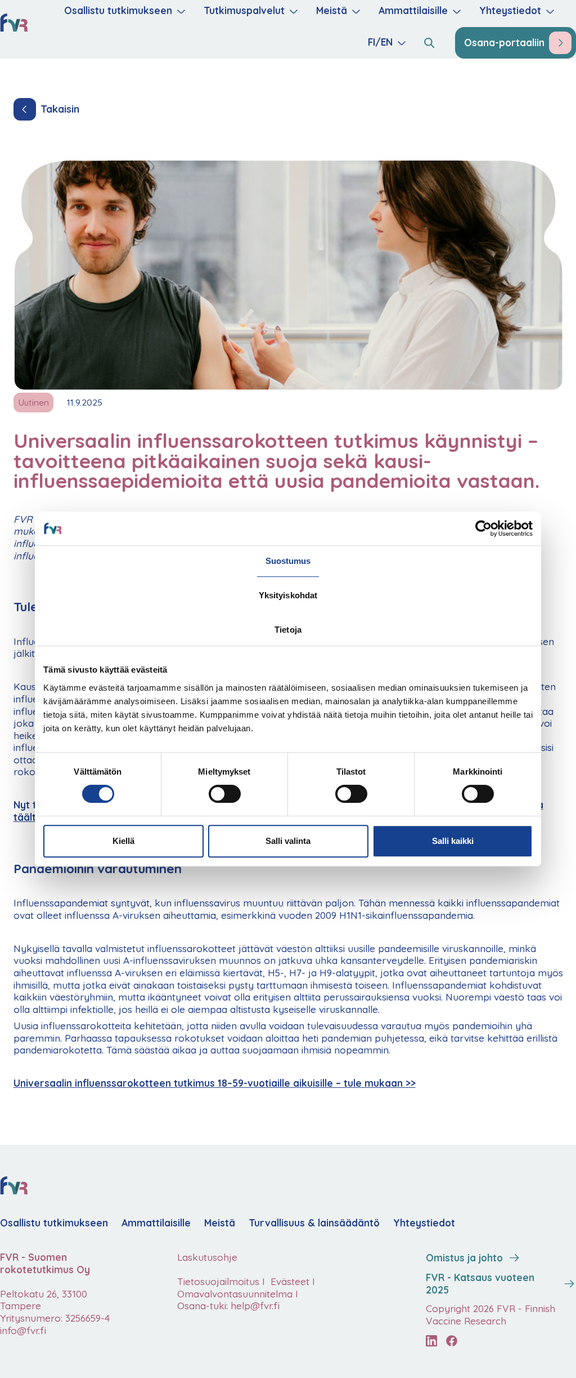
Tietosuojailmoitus (218, 1281)
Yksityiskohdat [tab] (288, 595)
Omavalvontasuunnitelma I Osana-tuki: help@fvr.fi (237, 1300)
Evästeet (288, 1281)
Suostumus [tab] (288, 561)
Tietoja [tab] (288, 629)
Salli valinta (288, 841)
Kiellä (123, 841)
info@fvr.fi (23, 1330)
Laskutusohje (207, 1257)
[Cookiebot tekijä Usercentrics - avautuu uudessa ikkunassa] (483, 528)
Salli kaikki (453, 841)
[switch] (225, 794)
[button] (123, 11)
